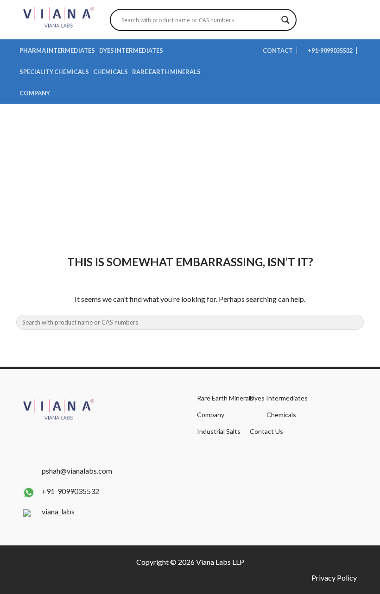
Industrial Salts (219, 431)
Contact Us (266, 431)
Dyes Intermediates (131, 50)
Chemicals (110, 71)
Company (34, 93)
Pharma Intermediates (57, 50)
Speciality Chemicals (54, 71)
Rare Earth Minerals (166, 71)
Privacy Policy (334, 577)
